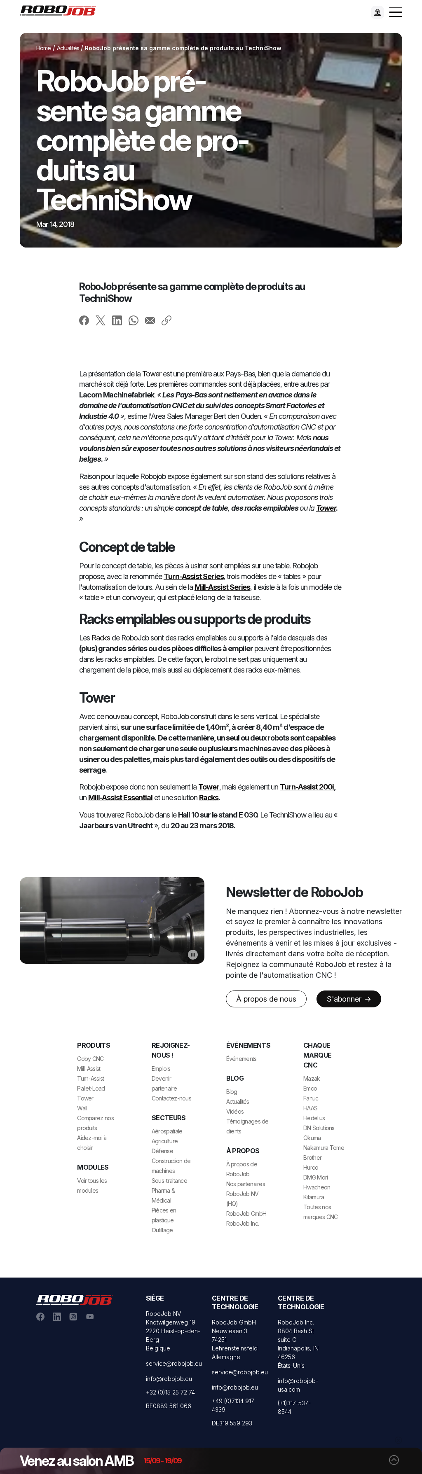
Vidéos (235, 1111)
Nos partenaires (245, 1183)
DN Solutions (319, 1127)
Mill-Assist (88, 1068)
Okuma (312, 1137)
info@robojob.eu (169, 1378)
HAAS (310, 1108)
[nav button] (395, 12)
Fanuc (311, 1098)
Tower (151, 373)
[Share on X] (101, 320)
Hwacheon (316, 1187)
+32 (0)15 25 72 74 (170, 1392)
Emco (310, 1088)
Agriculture (165, 1141)
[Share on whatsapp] (133, 319)
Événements (241, 1058)
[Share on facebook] (84, 320)
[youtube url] (90, 1316)
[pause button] (193, 954)
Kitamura (313, 1197)
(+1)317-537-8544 (294, 1407)
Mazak (311, 1078)
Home (43, 47)
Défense (162, 1150)
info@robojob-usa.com (298, 1385)
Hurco (311, 1167)
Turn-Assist (90, 1078)
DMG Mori (315, 1177)
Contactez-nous (171, 1098)
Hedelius (314, 1117)
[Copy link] (166, 320)
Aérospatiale (167, 1131)
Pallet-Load (91, 1088)
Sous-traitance (169, 1180)
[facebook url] (40, 1316)
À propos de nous (266, 999)
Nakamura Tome (323, 1147)
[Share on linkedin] (117, 320)
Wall (82, 1108)
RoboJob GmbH (246, 1213)
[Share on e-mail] (150, 320)
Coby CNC (90, 1058)
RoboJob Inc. (242, 1223)
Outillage (162, 1229)
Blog (231, 1091)
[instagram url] (73, 1316)
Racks (100, 637)
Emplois (161, 1068)
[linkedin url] (57, 1316)
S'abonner (345, 999)
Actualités (68, 47)
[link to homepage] (61, 10)
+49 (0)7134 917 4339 (233, 1405)
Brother (312, 1157)
